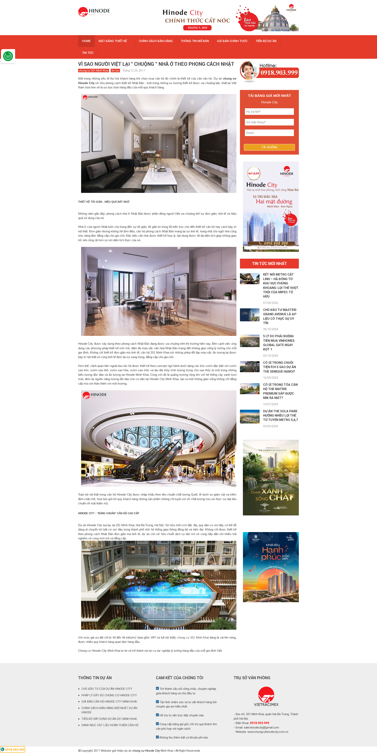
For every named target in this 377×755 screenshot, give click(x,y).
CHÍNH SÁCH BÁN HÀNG (156, 41)
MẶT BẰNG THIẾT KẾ (113, 41)
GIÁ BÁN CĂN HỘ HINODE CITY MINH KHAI (109, 701)
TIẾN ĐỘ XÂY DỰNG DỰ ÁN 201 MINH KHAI (109, 719)
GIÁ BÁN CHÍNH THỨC (232, 41)
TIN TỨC (87, 53)
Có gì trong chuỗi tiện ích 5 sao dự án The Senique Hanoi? (279, 367)
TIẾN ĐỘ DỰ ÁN (266, 41)
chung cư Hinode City (146, 750)
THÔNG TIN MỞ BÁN (195, 41)
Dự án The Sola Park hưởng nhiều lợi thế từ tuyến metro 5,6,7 (280, 415)
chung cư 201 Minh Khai (93, 70)
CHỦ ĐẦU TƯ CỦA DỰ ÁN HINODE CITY (106, 689)
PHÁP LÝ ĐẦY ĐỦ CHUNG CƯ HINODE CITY (109, 695)
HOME (86, 41)
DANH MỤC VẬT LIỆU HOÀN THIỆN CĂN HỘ (109, 725)
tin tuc (115, 70)
